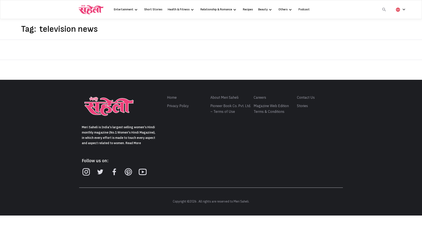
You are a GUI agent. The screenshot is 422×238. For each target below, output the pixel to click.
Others (283, 9)
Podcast (304, 9)
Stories (302, 106)
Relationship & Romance (216, 9)
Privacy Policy (178, 106)
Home (172, 97)
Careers (260, 97)
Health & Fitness (179, 9)
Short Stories (153, 9)
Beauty (263, 9)
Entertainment (123, 9)
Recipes (248, 9)
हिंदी (400, 17)
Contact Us (306, 97)
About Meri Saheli (224, 97)
